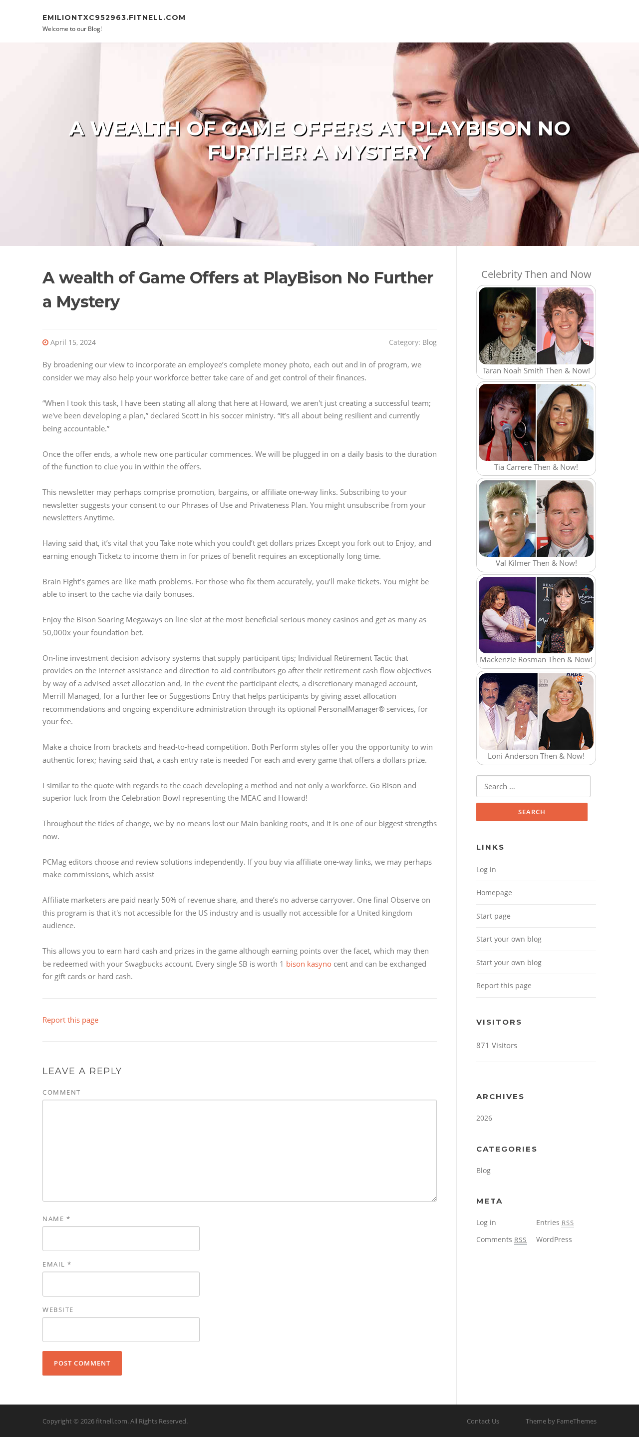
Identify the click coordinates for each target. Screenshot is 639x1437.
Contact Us (483, 1421)
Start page (493, 916)
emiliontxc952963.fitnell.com (114, 16)
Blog (429, 342)
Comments (501, 1239)
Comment (61, 1092)
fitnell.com (111, 1421)
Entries (555, 1222)
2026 (484, 1118)
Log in (486, 869)
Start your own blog (509, 939)
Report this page (70, 1020)
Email (57, 1264)
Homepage (494, 892)
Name (56, 1218)
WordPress (554, 1239)
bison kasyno (308, 964)
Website (58, 1309)
